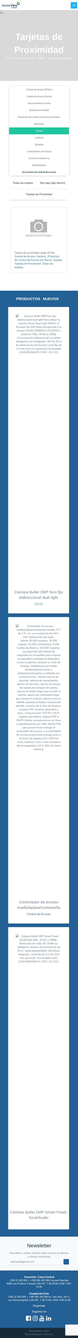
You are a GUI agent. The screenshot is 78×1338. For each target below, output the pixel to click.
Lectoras (39, 137)
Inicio (9, 58)
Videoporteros (39, 165)
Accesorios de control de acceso (39, 172)
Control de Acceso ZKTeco (39, 89)
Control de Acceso (24, 58)
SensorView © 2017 (39, 1331)
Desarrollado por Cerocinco (39, 1334)
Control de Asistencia (39, 158)
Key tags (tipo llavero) (52, 183)
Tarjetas (41, 58)
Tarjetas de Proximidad (39, 194)
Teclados (39, 144)
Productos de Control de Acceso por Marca (39, 117)
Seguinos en (39, 1311)
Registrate (39, 1305)
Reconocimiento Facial (39, 103)
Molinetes (39, 124)
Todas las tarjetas (23, 183)
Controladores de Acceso (39, 151)
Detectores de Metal (39, 110)
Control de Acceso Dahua (39, 96)
